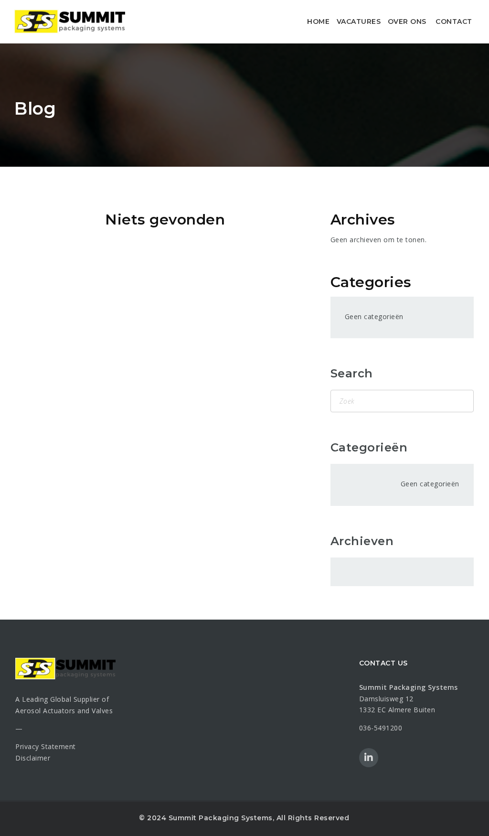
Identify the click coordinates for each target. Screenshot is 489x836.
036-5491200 (381, 727)
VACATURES (359, 21)
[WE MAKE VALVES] (69, 21)
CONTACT (454, 21)
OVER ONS (407, 21)
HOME (318, 21)
